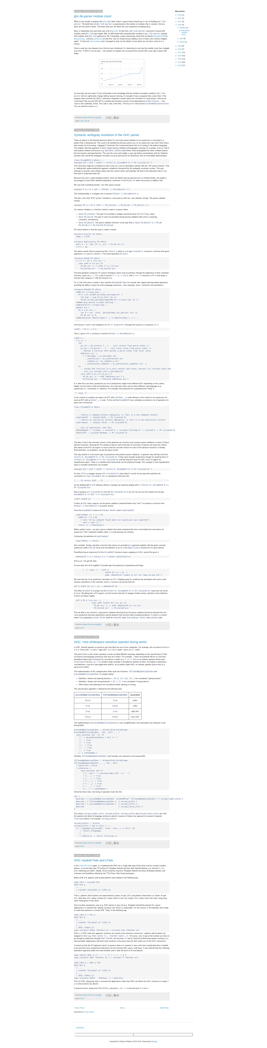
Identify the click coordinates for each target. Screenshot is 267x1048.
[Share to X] (112, 117)
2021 (180, 22)
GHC (82, 121)
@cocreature (95, 41)
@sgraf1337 (159, 36)
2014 (180, 62)
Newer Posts (79, 1008)
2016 (180, 56)
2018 (180, 49)
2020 (180, 25)
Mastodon (80, 1028)
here (96, 106)
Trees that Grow (85, 866)
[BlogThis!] (109, 117)
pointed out (98, 39)
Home (122, 1008)
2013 (180, 65)
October (183, 28)
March (182, 42)
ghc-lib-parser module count (92, 16)
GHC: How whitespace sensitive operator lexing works (110, 642)
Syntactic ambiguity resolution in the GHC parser (106, 135)
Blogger (154, 1041)
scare (115, 31)
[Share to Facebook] (115, 117)
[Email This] (107, 117)
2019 (180, 46)
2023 (180, 15)
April (182, 39)
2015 (180, 59)
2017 (180, 52)
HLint (105, 21)
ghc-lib (87, 121)
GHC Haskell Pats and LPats (93, 860)
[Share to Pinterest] (117, 117)
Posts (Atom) (89, 1012)
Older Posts (164, 1008)
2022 (180, 18)
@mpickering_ (80, 39)
